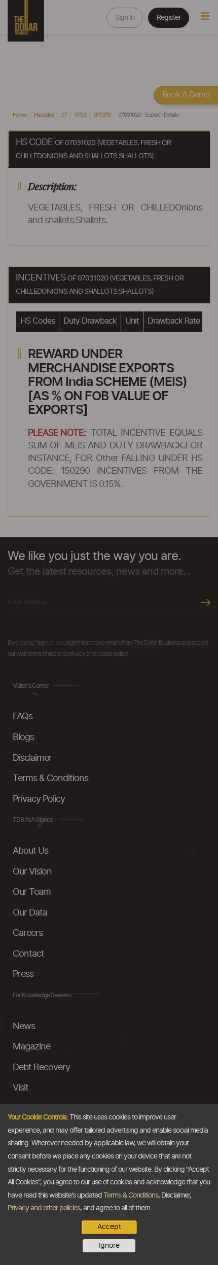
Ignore (109, 1245)
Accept (109, 1227)
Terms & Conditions (130, 1195)
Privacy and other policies (44, 1208)
